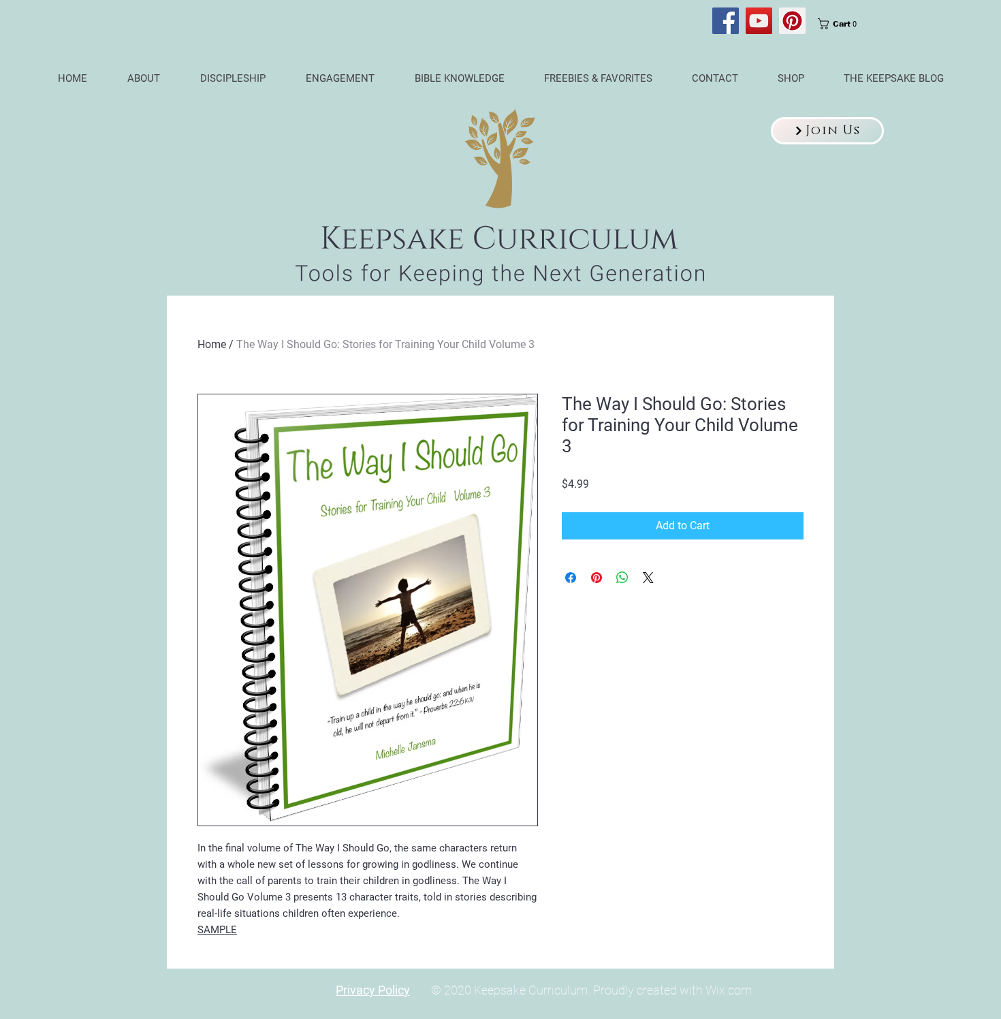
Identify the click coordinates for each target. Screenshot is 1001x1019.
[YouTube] (759, 20)
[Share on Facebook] (570, 577)
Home (211, 344)
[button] (827, 130)
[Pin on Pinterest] (596, 577)
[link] (841, 23)
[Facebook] (725, 20)
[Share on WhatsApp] (622, 577)
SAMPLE (217, 930)
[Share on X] (648, 577)
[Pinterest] (792, 20)
